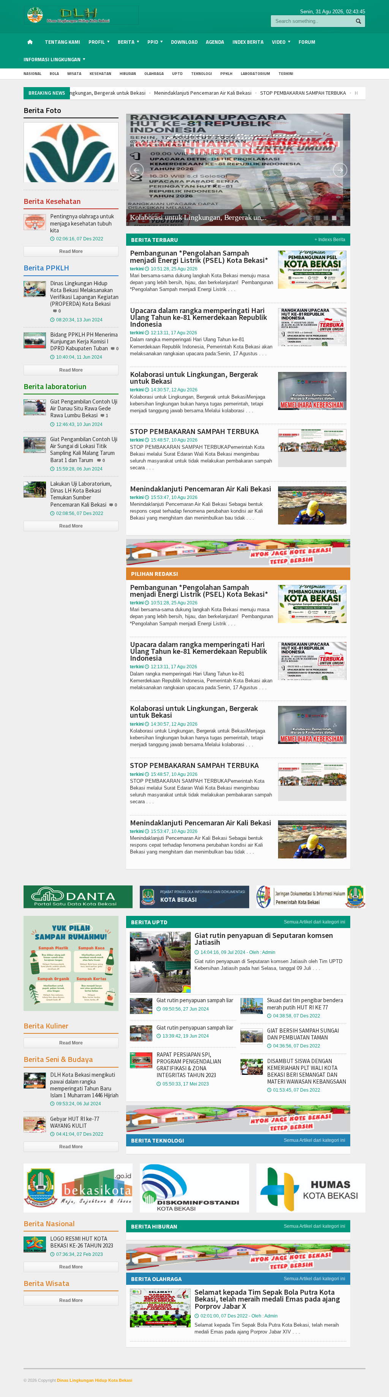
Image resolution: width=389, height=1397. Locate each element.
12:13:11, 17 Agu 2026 (171, 332)
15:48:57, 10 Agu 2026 (171, 440)
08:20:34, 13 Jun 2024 (76, 320)
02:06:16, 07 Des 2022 (76, 239)
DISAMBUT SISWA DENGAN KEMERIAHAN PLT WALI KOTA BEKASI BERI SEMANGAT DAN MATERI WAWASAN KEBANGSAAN (306, 1071)
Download (184, 42)
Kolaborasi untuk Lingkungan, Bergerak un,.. (198, 217)
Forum (307, 42)
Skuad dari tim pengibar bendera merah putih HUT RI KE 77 (305, 1003)
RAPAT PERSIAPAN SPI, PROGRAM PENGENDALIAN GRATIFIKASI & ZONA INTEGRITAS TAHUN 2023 (189, 1065)
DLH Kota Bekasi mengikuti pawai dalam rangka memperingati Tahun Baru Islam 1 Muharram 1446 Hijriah (84, 1085)
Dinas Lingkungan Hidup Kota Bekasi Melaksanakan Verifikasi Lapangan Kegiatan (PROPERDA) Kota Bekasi (84, 294)
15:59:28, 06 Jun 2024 (76, 469)
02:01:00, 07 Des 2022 (236, 1316)
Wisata (74, 73)
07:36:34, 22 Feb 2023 (76, 1254)
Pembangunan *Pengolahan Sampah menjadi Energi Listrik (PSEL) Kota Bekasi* (199, 256)
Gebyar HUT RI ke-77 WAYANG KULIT (74, 1122)
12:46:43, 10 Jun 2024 (76, 424)
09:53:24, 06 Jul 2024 (75, 1103)
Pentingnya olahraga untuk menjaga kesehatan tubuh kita (82, 223)
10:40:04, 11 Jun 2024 (76, 357)
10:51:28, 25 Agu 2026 (171, 269)
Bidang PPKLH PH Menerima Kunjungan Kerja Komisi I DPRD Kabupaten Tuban (84, 341)
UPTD (177, 73)
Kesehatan (100, 73)
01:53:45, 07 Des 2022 (293, 1090)
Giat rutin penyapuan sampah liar (195, 1000)
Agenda (215, 42)
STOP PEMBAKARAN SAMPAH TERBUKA (224, 92)
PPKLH (226, 73)
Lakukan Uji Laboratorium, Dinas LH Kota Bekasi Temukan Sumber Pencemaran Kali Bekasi (81, 494)
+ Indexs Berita (330, 239)
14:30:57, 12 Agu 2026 (171, 390)
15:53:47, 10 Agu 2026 (171, 497)
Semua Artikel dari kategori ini (314, 922)
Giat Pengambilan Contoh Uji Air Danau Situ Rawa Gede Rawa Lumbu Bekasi (83, 408)
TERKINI (285, 73)
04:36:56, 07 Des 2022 (293, 1046)
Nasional (32, 73)
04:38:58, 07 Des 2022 (293, 1016)
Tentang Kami (62, 42)
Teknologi (201, 73)
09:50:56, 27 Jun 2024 (183, 1009)
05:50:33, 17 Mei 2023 (183, 1084)
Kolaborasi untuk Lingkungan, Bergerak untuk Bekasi (194, 377)
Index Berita (248, 42)
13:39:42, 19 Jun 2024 (183, 1036)
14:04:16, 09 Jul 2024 (234, 952)
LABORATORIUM (255, 73)
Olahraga (154, 73)
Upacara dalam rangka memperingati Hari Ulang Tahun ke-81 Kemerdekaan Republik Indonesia (198, 317)
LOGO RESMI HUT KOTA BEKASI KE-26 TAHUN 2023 (81, 1242)
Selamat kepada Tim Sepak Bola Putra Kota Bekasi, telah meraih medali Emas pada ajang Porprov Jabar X (267, 1298)
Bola (54, 73)
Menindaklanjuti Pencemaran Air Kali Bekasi (123, 92)
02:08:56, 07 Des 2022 (76, 513)
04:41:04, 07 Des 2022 (76, 1134)
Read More (71, 251)
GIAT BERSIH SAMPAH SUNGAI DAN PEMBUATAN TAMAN (303, 1034)
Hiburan (128, 73)
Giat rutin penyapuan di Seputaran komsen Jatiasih (263, 938)
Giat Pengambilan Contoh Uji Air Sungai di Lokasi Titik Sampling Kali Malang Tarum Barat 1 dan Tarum (83, 449)
